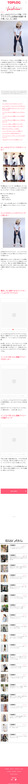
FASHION (7, 768)
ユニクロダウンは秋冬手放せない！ (11, 133)
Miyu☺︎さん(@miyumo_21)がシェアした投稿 (12, 395)
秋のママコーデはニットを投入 (10, 128)
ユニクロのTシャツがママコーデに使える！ (14, 106)
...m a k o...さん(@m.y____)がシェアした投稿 (13, 454)
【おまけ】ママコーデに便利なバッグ (12, 139)
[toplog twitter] (16, 780)
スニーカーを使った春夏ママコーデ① (12, 124)
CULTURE (9, 771)
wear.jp (2, 182)
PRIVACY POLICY (14, 774)
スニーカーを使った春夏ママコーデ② (12, 126)
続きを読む (14, 491)
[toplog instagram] (12, 780)
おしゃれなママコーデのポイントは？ (12, 103)
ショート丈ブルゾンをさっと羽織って (12, 131)
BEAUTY (12, 768)
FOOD (21, 768)
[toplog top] (14, 2)
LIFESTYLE (17, 768)
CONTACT (19, 771)
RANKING (14, 771)
